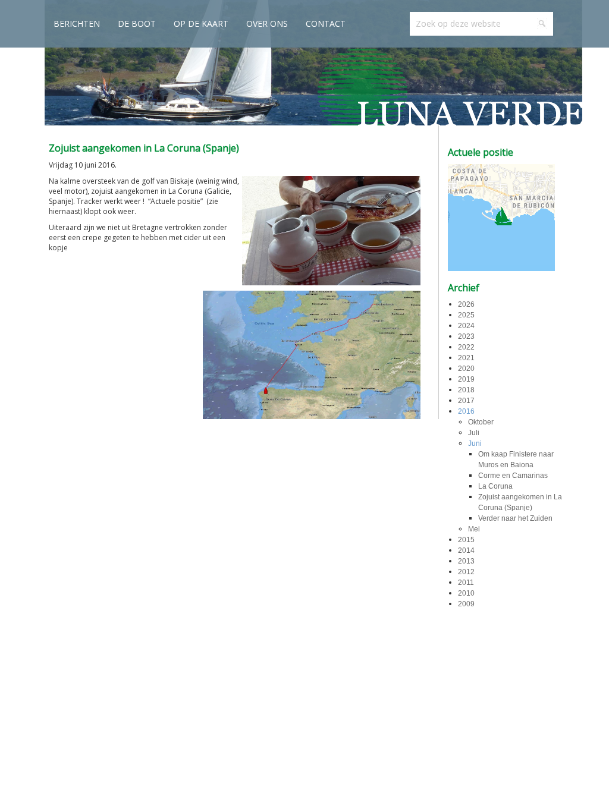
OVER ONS (267, 23)
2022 (466, 347)
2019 (466, 379)
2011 (466, 582)
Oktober (481, 422)
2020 (466, 368)
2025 (466, 315)
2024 (466, 326)
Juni (475, 443)
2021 (466, 358)
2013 (466, 561)
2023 (466, 336)
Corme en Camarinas (513, 475)
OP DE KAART (201, 23)
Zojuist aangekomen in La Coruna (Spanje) (144, 148)
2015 (466, 540)
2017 (466, 400)
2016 (466, 411)
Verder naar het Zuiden (515, 518)
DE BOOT (137, 23)
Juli (473, 433)
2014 (466, 550)
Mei (474, 529)
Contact (326, 23)
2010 (466, 593)
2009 (466, 604)
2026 (466, 304)
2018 (466, 390)
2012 (466, 572)
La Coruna (495, 486)
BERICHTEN (77, 23)
